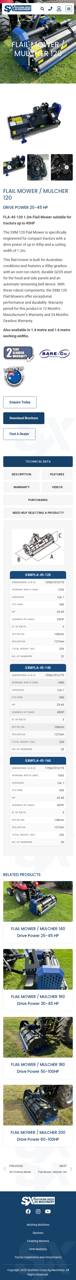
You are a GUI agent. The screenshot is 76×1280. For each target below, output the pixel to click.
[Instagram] (38, 1211)
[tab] (38, 461)
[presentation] (9, 167)
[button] (42, 8)
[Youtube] (47, 1211)
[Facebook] (28, 1211)
